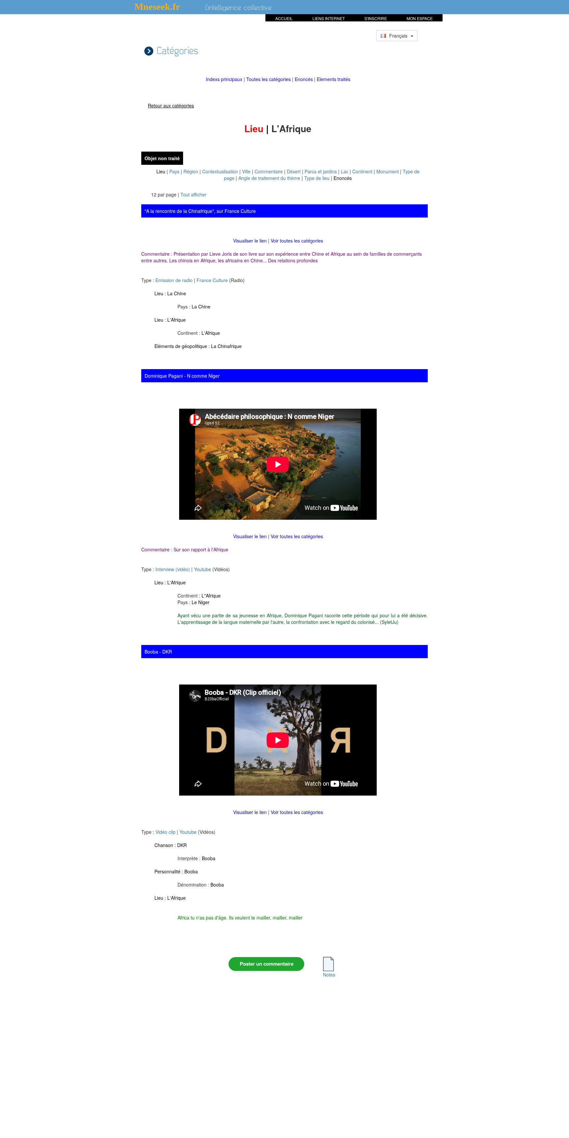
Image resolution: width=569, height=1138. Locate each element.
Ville (246, 171)
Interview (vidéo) (172, 569)
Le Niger (200, 602)
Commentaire (269, 171)
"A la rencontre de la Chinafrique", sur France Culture (200, 211)
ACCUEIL (284, 18)
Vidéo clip (165, 832)
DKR (182, 845)
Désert (294, 171)
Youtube (202, 569)
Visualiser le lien (250, 240)
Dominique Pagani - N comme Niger (182, 375)
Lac (344, 171)
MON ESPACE (420, 18)
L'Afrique (176, 319)
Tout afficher (193, 194)
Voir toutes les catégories (297, 240)
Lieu (160, 171)
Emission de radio (174, 280)
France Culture (212, 280)
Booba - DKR (158, 651)
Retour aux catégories (171, 105)
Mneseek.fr (157, 6)
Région (190, 171)
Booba (208, 858)
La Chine (176, 293)
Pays (174, 171)
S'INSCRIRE (376, 18)
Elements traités (333, 79)
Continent (362, 171)
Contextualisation (220, 171)
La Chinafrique (226, 346)
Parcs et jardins (321, 171)
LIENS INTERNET (328, 18)
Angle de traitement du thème (269, 178)
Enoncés (304, 79)
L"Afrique (211, 595)
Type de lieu (317, 178)
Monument (387, 171)
